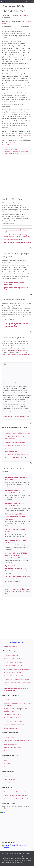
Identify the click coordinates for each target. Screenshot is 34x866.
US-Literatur (7, 783)
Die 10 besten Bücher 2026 (12, 659)
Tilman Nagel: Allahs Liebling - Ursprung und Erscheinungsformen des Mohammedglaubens (16, 324)
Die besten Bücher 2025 (11, 703)
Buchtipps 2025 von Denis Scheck (14, 718)
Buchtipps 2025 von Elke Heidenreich (15, 721)
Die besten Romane (10, 737)
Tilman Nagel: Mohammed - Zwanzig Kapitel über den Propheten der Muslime (16, 235)
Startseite (13, 15)
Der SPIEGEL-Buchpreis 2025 (12, 714)
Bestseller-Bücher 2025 (11, 728)
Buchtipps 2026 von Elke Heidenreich (15, 662)
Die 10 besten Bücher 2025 (12, 709)
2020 (10, 705)
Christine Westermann (10, 767)
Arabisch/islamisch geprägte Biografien (16, 151)
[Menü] (32, 1)
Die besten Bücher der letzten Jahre (14, 700)
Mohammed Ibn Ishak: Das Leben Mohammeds (14, 283)
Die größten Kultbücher (11, 744)
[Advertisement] (17, 176)
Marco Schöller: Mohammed (13, 239)
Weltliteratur (8, 776)
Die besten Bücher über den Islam (15, 442)
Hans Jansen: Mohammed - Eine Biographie (17, 242)
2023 (25, 703)
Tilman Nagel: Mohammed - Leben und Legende (16, 231)
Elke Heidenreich (9, 763)
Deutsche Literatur (9, 779)
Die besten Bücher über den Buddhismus (17, 454)
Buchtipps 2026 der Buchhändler (13, 672)
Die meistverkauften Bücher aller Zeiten (16, 792)
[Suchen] (29, 1)
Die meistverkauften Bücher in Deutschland (17, 799)
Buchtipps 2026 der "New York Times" (15, 676)
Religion (25, 15)
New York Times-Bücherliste (12, 747)
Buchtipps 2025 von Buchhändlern (14, 725)
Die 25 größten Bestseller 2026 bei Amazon (16, 679)
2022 (29, 703)
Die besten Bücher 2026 (11, 655)
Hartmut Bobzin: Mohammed (13, 227)
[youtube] (17, 825)
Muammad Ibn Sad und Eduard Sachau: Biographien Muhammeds (16, 288)
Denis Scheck (8, 760)
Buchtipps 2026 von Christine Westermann (16, 669)
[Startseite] (26, 1)
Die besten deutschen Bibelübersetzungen (17, 433)
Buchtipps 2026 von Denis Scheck (14, 666)
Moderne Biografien (11, 149)
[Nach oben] (31, 248)
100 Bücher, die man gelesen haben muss (16, 741)
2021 (6, 705)
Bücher (19, 15)
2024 (20, 703)
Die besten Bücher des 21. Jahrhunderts (16, 751)
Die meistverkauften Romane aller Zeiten (16, 795)
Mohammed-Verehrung (12, 153)
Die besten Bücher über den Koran (15, 445)
